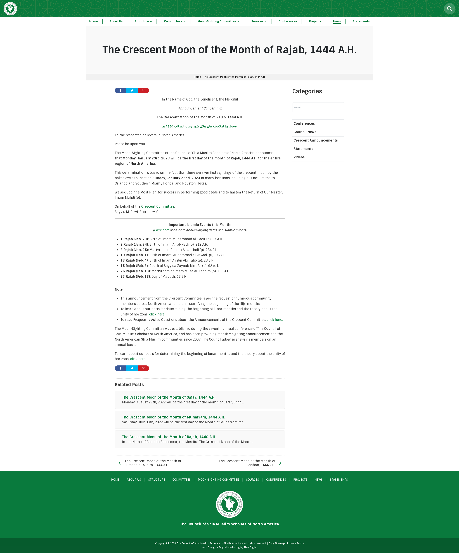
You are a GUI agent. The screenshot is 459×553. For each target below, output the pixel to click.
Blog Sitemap (277, 543)
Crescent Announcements (316, 140)
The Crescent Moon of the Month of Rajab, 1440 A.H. (169, 437)
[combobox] (311, 107)
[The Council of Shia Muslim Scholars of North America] (10, 8)
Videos (299, 157)
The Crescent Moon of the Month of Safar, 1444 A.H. (169, 397)
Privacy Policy (295, 543)
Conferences (304, 124)
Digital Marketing (229, 547)
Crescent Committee (157, 206)
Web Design (209, 547)
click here (137, 359)
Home (197, 76)
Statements (303, 149)
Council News (305, 132)
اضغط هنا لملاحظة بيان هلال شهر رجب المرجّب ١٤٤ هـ (200, 126)
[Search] (337, 107)
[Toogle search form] (449, 8)
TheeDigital (250, 547)
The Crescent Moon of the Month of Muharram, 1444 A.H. (173, 417)
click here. (157, 314)
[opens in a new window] (120, 90)
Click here (161, 230)
